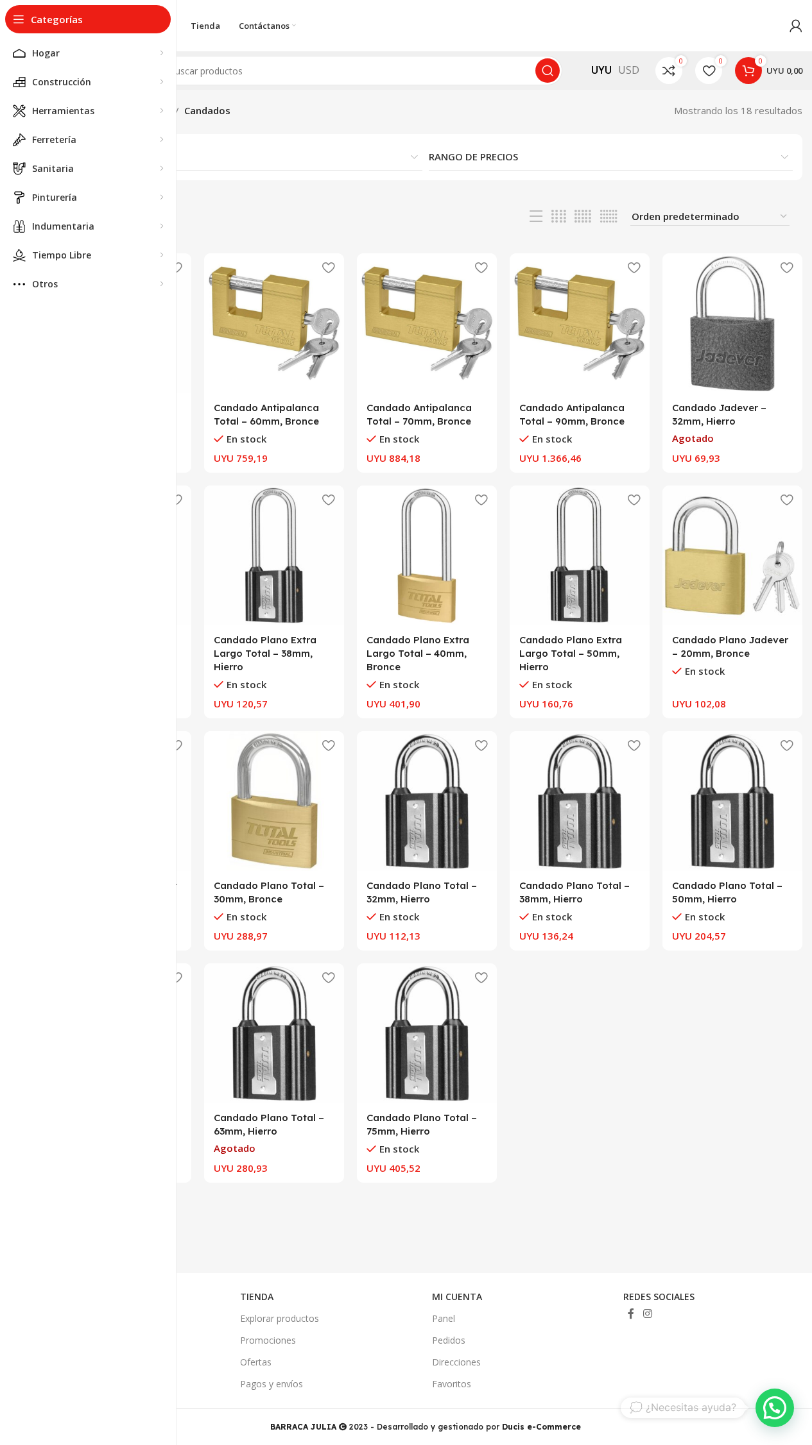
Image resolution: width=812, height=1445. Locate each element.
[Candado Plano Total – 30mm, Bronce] (274, 801)
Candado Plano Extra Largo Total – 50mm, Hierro (570, 653)
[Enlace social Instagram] (647, 1313)
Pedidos (448, 1340)
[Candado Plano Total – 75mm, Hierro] (427, 1033)
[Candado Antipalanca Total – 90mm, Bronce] (580, 323)
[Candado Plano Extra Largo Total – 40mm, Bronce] (427, 555)
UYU (601, 70)
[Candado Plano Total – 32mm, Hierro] (427, 801)
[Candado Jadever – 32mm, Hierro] (732, 323)
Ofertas (256, 1362)
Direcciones (456, 1362)
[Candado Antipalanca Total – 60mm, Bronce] (274, 323)
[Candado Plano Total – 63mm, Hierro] (274, 1033)
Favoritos (451, 1384)
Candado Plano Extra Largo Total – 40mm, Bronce (418, 653)
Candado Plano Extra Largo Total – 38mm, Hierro (265, 653)
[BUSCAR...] (547, 70)
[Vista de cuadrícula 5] (582, 216)
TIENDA (256, 1296)
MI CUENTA (457, 1296)
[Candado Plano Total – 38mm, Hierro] (580, 801)
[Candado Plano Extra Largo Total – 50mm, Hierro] (580, 555)
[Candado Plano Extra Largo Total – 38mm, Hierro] (274, 555)
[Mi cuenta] (796, 25)
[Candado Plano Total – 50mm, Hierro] (732, 801)
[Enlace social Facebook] (631, 1313)
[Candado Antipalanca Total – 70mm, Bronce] (427, 323)
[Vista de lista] (536, 216)
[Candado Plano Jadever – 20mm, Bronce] (732, 555)
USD (628, 70)
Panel (443, 1318)
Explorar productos (279, 1318)
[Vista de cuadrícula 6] (609, 216)
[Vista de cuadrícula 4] (558, 216)
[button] (775, 1408)
